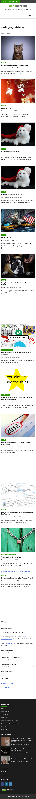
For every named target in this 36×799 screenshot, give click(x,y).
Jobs (2, 708)
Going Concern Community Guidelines (11, 723)
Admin (3, 62)
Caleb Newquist (5, 559)
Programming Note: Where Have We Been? (14, 65)
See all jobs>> (5, 687)
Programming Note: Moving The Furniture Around (17, 578)
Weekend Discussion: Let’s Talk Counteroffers (22, 758)
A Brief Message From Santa (10, 151)
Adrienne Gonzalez (6, 67)
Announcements (11, 554)
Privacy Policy (4, 726)
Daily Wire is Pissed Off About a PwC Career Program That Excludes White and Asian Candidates (22, 740)
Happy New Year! (6, 108)
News (8, 395)
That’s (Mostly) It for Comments (11, 557)
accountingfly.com (10, 643)
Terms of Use (4, 714)
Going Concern (5, 111)
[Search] (33, 15)
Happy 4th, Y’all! (6, 237)
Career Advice (5, 711)
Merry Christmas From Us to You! (11, 194)
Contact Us (4, 717)
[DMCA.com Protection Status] (7, 790)
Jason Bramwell (5, 287)
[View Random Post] (30, 15)
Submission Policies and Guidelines (10, 720)
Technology (10, 350)
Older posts (5, 622)
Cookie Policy (4, 729)
